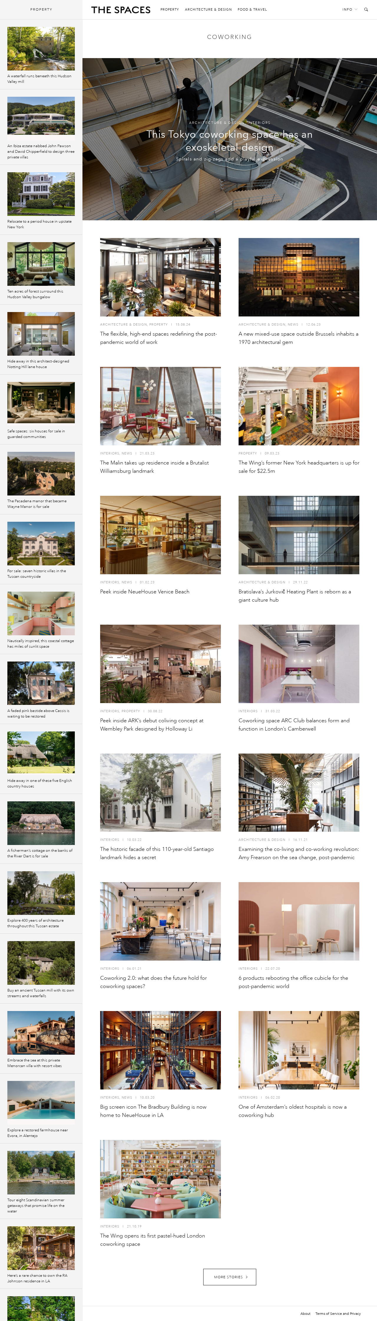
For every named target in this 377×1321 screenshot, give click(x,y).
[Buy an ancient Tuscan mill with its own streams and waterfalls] (41, 963)
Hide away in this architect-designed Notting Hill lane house (38, 364)
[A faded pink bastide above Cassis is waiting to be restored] (41, 683)
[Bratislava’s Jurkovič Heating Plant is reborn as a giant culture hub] (299, 535)
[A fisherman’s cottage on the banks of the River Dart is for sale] (41, 823)
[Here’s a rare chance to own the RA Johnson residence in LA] (41, 1248)
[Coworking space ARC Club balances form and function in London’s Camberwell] (299, 664)
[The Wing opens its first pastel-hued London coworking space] (160, 1179)
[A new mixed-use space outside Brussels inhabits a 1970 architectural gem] (299, 277)
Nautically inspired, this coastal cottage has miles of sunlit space (40, 644)
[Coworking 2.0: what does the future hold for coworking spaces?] (160, 921)
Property (170, 10)
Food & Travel (252, 10)
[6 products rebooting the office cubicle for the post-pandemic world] (299, 921)
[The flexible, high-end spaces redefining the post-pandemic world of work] (160, 277)
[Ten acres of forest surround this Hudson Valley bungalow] (41, 264)
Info (348, 10)
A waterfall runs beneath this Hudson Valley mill (39, 79)
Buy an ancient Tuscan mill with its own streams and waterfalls (40, 993)
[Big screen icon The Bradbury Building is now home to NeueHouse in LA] (160, 1050)
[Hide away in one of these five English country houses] (41, 753)
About (305, 1314)
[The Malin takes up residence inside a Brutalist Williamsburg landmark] (160, 406)
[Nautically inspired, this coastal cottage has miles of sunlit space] (41, 613)
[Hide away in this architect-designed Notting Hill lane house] (41, 334)
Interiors (259, 123)
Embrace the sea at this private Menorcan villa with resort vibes (34, 1063)
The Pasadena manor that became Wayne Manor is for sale (37, 504)
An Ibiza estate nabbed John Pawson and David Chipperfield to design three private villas (41, 152)
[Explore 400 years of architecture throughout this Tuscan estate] (41, 893)
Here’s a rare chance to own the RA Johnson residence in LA (37, 1278)
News (293, 324)
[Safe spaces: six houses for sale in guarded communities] (41, 404)
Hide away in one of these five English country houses (39, 783)
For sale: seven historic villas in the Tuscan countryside (36, 574)
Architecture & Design (208, 10)
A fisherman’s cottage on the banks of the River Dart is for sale (39, 853)
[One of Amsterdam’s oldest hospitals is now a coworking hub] (299, 1050)
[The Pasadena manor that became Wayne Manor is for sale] (41, 473)
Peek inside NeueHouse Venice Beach (144, 591)
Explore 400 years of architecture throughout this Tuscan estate (35, 923)
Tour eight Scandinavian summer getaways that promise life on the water (36, 1206)
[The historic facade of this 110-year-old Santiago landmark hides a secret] (160, 793)
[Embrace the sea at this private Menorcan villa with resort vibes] (41, 1033)
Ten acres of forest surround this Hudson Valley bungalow (35, 294)
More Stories (228, 1277)
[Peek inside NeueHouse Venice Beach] (160, 535)
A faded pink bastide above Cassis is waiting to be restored (38, 713)
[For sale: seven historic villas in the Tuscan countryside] (41, 543)
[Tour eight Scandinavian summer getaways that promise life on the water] (41, 1172)
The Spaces (120, 11)
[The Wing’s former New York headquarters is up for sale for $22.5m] (299, 406)
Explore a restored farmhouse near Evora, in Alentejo (37, 1133)
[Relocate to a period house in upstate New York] (41, 194)
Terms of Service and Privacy (338, 1314)
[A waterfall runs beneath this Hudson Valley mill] (41, 48)
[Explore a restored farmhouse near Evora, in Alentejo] (41, 1103)
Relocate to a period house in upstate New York (39, 224)
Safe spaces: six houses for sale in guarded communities (36, 434)
